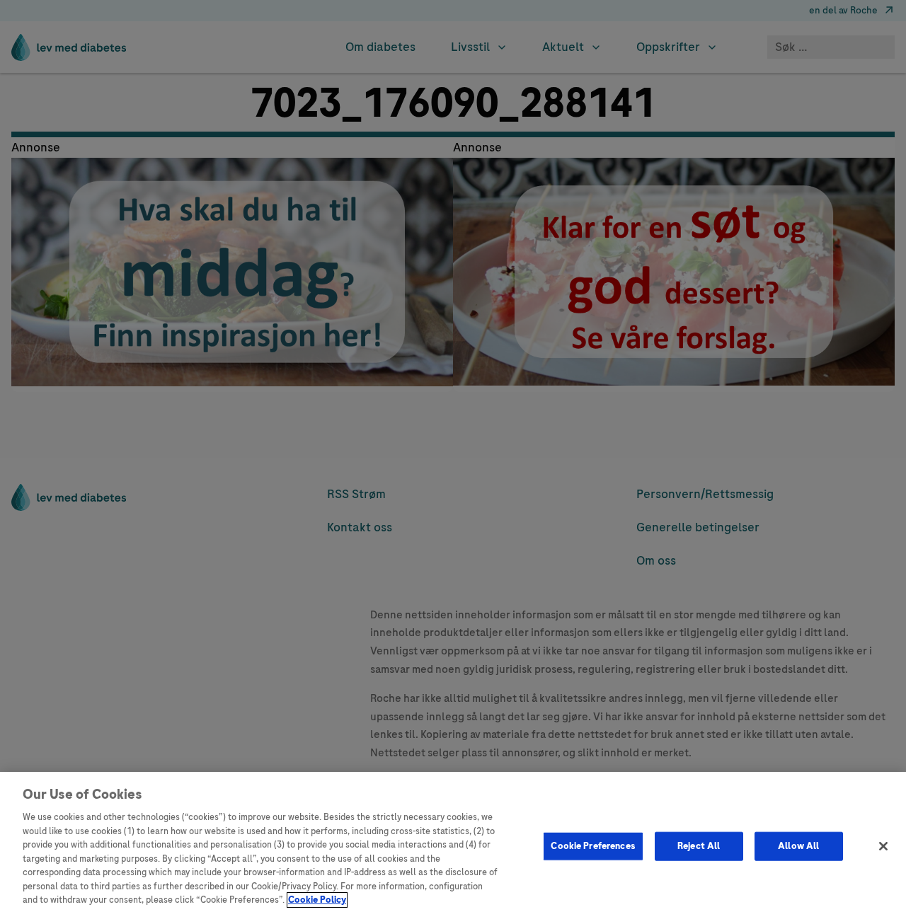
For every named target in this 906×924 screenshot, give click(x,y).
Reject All (698, 845)
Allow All (798, 845)
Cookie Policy (317, 900)
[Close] (883, 846)
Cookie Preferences (593, 845)
